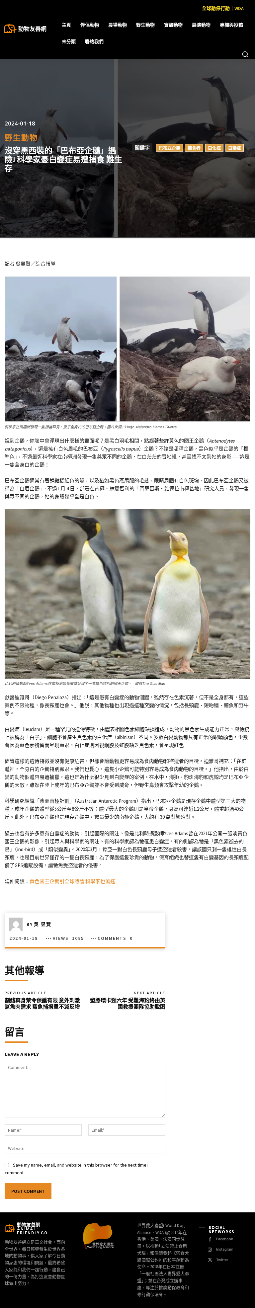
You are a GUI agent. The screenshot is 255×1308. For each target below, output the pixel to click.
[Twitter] (210, 1260)
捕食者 (194, 148)
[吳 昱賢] (18, 924)
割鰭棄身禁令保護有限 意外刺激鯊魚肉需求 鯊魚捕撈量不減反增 (42, 1003)
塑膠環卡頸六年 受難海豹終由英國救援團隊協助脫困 (127, 1003)
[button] (245, 54)
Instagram (224, 1249)
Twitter (222, 1260)
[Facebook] (210, 1239)
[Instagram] (210, 1250)
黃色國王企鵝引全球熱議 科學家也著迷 (72, 881)
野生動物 (21, 137)
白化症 (214, 148)
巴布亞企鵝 (169, 148)
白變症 (234, 148)
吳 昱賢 (42, 924)
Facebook (224, 1239)
